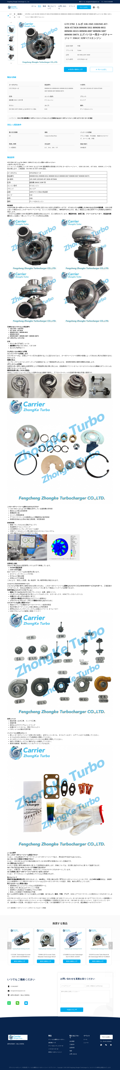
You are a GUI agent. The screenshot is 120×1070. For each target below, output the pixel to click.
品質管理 (71, 1047)
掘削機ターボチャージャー (19, 908)
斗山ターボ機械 (41, 908)
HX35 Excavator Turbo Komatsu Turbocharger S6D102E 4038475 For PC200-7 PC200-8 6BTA (46, 957)
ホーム (33, 6)
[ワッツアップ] (11, 1004)
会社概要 (71, 1041)
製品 (39, 6)
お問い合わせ (62, 7)
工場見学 (71, 1044)
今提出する (71, 1010)
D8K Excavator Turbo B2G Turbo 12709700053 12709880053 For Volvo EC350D (99, 957)
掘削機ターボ (19, 15)
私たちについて (52, 7)
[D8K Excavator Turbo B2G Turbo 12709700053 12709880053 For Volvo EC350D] (98, 939)
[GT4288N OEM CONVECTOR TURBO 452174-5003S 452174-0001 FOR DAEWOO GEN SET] (72, 939)
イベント (72, 6)
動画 (44, 6)
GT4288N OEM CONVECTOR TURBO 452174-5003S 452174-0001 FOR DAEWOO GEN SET (73, 957)
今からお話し (84, 7)
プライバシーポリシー (15, 1067)
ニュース (86, 1042)
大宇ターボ (31, 908)
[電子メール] (28, 1004)
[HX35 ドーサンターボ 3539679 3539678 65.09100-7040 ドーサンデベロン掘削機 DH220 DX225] (20, 939)
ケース (85, 1039)
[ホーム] (14, 7)
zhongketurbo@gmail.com (17, 991)
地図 (70, 1050)
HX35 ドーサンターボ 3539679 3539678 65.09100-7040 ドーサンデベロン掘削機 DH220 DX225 (20, 957)
